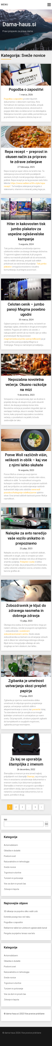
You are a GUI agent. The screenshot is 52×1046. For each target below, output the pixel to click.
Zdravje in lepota (11, 889)
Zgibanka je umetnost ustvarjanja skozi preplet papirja (26, 686)
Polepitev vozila (27, 562)
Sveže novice (10, 867)
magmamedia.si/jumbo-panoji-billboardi (22, 339)
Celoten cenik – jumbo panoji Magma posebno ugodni (26, 309)
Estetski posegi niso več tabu (17, 917)
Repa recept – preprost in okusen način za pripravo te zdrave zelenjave (26, 157)
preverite (36, 709)
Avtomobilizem (11, 845)
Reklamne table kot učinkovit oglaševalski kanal (25, 928)
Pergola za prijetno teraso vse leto (19, 933)
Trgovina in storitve (12, 872)
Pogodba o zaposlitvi (26, 89)
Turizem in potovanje (13, 878)
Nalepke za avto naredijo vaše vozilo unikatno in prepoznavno (26, 538)
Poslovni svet (10, 856)
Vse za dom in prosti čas (15, 883)
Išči (46, 824)
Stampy (30, 776)
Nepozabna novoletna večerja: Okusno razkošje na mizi (26, 384)
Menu (4, 4)
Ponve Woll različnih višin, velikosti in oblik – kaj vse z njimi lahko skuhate (26, 460)
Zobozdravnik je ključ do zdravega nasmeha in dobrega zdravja (26, 610)
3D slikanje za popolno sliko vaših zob (21, 911)
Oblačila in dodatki (12, 850)
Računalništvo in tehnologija (16, 861)
